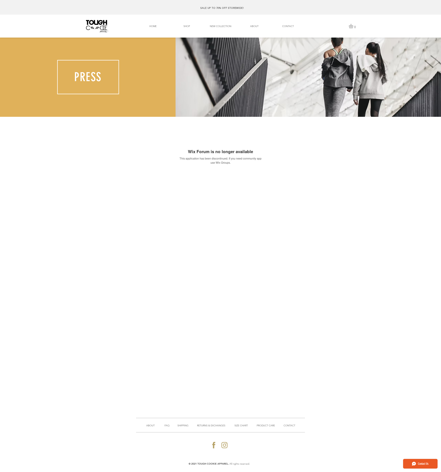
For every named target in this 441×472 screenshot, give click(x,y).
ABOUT (150, 425)
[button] (353, 26)
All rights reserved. (239, 463)
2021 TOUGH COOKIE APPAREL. (210, 463)
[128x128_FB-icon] (214, 445)
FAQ (167, 425)
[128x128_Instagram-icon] (224, 445)
